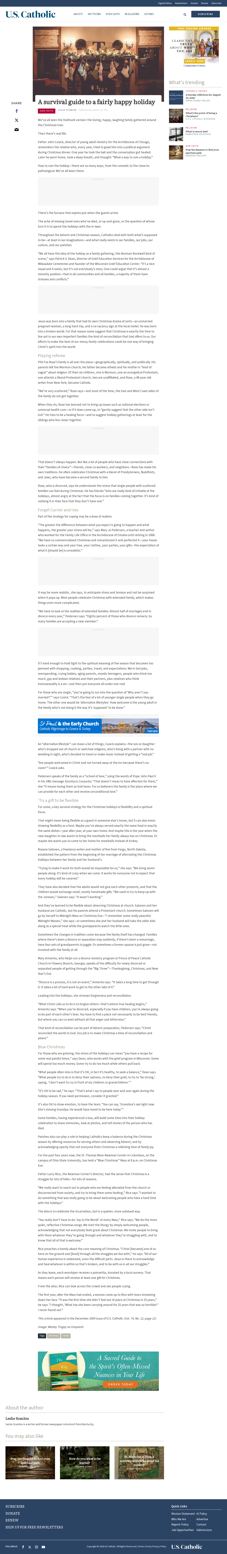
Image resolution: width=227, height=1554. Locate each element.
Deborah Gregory (29, 1466)
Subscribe (216, 3)
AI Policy (201, 1514)
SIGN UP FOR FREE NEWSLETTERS (34, 1526)
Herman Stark (84, 1466)
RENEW (12, 1519)
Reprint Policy (180, 1524)
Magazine (132, 14)
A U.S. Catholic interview (200, 119)
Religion (191, 109)
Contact (201, 1524)
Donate (194, 3)
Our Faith (46, 111)
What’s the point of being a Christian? (201, 114)
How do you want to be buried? (85, 1461)
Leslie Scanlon (67, 110)
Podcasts (113, 14)
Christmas (54, 1335)
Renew (204, 3)
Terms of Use (144, 1546)
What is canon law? (197, 131)
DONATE (12, 1513)
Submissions (204, 1530)
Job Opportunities (182, 1530)
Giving (149, 14)
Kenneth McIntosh (138, 1468)
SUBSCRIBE (15, 1506)
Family (66, 1335)
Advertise (202, 1519)
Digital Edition (165, 3)
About (78, 14)
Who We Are (178, 1519)
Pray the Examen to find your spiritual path (30, 1461)
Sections (94, 14)
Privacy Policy (159, 1546)
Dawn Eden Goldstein (198, 134)
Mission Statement (183, 1514)
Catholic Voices (196, 91)
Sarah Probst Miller (198, 100)
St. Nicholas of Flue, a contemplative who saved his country (139, 1461)
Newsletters (181, 3)
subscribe (205, 14)
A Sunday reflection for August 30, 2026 (203, 96)
